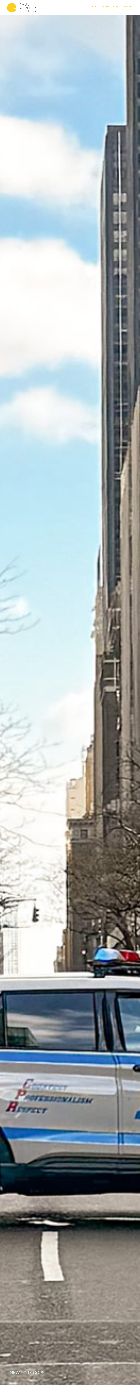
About (105, 7)
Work (95, 7)
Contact (128, 7)
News (116, 7)
